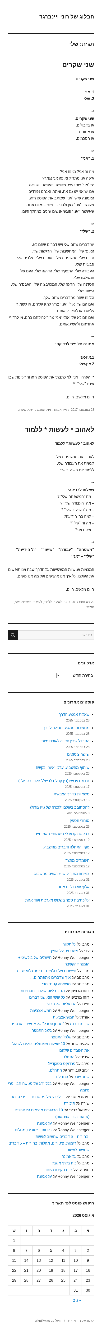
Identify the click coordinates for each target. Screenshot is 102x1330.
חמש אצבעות (41, 1011)
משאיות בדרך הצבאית (71, 794)
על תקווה (69, 944)
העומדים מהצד (77, 860)
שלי (30, 409)
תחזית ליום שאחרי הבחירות (43, 991)
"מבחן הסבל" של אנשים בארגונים (37, 1024)
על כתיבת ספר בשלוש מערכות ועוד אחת (57, 900)
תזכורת (69, 1103)
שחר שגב (81, 1077)
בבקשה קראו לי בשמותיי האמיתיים (61, 834)
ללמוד (48, 602)
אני (49, 409)
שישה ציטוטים (78, 754)
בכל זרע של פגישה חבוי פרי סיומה (38, 1097)
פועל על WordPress (48, 1321)
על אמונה (44, 1123)
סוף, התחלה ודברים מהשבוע (66, 847)
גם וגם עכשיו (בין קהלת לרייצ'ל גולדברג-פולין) (53, 781)
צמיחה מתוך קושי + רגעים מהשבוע (61, 874)
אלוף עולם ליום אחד (73, 887)
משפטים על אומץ (64, 951)
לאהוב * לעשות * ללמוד (59, 429)
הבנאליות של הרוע (61, 1004)
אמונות (57, 409)
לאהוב (58, 602)
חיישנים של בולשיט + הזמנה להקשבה (46, 971)
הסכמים (39, 409)
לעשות (37, 602)
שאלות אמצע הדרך (74, 714)
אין (65, 409)
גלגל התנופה (42, 1030)
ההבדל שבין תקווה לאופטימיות (65, 741)
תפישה (89, 607)
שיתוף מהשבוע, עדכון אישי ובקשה (62, 768)
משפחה (26, 602)
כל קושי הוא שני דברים (47, 997)
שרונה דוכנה (79, 1024)
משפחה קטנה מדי (56, 984)
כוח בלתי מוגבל (64, 1163)
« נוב (77, 1300)
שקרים (22, 409)
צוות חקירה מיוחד (59, 1170)
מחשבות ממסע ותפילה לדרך (66, 728)
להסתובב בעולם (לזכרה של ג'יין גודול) (59, 807)
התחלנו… (66, 1057)
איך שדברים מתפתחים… (50, 977)
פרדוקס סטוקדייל (61, 1064)
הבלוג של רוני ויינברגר (66, 17)
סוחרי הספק (79, 821)
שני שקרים (78, 64)
